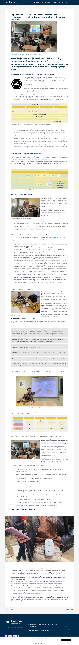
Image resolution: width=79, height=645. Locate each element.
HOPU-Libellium (47, 298)
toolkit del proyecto (55, 237)
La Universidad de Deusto (57, 298)
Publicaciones (57, 2)
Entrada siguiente (70, 609)
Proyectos (36, 2)
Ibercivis (48, 2)
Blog (42, 2)
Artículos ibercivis (15, 54)
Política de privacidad (39, 643)
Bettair (65, 298)
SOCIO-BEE (41, 568)
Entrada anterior (9, 609)
